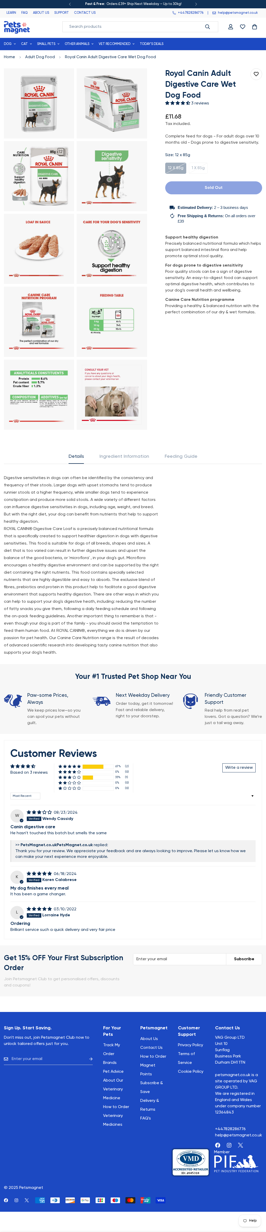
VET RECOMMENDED (114, 44)
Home (9, 57)
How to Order (153, 1057)
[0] (255, 27)
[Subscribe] (87, 1059)
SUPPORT (61, 13)
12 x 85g (177, 170)
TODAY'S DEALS (151, 44)
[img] (40, 813)
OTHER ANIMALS (77, 44)
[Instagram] (229, 1145)
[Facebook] (217, 1145)
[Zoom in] (64, 79)
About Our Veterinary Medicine (113, 1089)
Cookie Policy (190, 1072)
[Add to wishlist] (256, 74)
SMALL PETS (46, 44)
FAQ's (145, 1118)
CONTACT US (85, 13)
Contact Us (151, 1048)
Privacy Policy (190, 1045)
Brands (110, 1063)
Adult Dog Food (40, 57)
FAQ (24, 13)
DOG (8, 44)
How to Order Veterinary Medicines (116, 1116)
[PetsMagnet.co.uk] (17, 27)
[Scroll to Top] (256, 1204)
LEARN (11, 13)
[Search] (207, 26)
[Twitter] (240, 1145)
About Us (149, 1039)
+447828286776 (230, 1129)
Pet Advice (113, 1072)
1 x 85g (200, 170)
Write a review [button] (239, 768)
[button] (178, 103)
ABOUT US (41, 13)
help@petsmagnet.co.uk (238, 1135)
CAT (24, 44)
